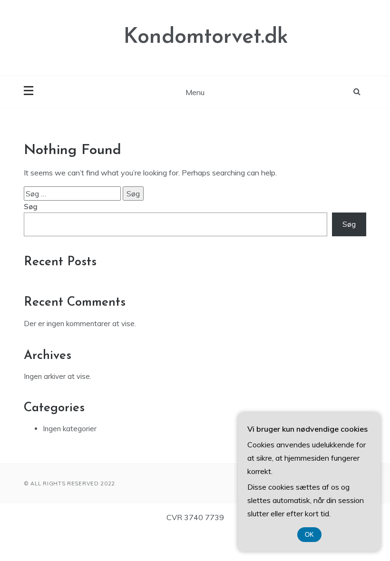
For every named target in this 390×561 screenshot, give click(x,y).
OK (309, 534)
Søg (31, 206)
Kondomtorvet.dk (206, 37)
